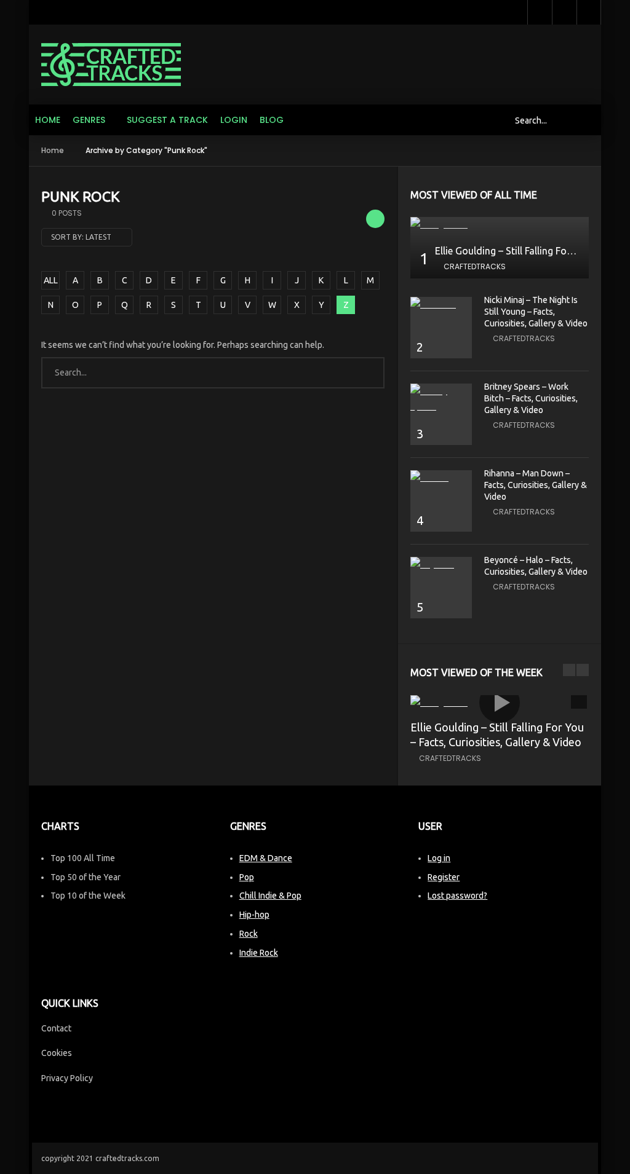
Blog (272, 120)
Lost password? (457, 895)
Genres (89, 120)
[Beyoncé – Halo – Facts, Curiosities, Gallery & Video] (441, 564)
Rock (248, 934)
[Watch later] (539, 12)
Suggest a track (167, 120)
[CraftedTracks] (111, 64)
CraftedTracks (475, 266)
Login (233, 120)
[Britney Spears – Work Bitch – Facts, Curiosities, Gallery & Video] (441, 399)
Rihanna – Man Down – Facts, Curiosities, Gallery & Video (535, 485)
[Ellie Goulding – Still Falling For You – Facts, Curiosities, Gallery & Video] (499, 224)
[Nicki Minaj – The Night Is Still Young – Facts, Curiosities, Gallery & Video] (441, 304)
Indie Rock (258, 953)
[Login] (588, 12)
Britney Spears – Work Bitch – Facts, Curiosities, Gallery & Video (531, 398)
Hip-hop (254, 915)
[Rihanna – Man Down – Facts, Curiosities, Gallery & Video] (441, 478)
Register (444, 877)
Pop (246, 877)
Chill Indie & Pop (270, 895)
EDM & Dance (265, 858)
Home (47, 120)
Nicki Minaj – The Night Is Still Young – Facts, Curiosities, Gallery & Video (536, 311)
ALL (51, 280)
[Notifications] (564, 12)
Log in (439, 858)
